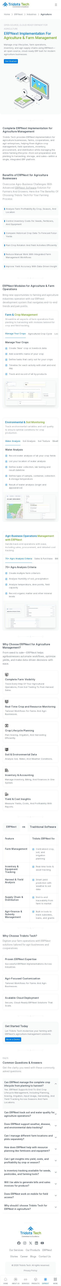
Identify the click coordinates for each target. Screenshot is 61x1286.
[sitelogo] (15, 4)
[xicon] (31, 1243)
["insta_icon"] (25, 1243)
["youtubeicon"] (42, 1243)
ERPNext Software (25, 187)
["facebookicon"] (19, 1243)
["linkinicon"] (36, 1243)
